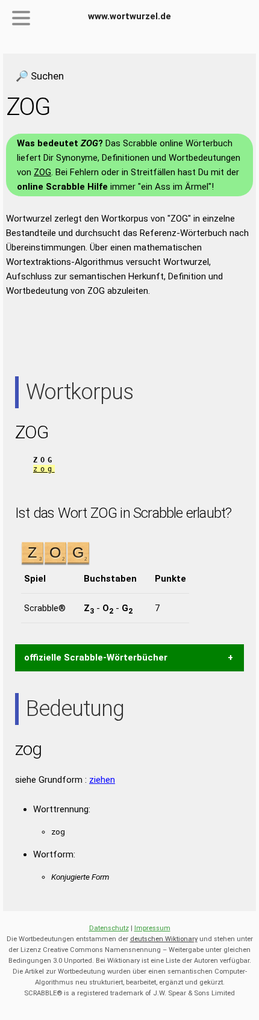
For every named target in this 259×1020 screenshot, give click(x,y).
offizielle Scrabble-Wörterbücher (95, 657)
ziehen (102, 779)
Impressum (152, 928)
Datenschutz (109, 928)
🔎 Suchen (40, 76)
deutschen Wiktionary (164, 939)
